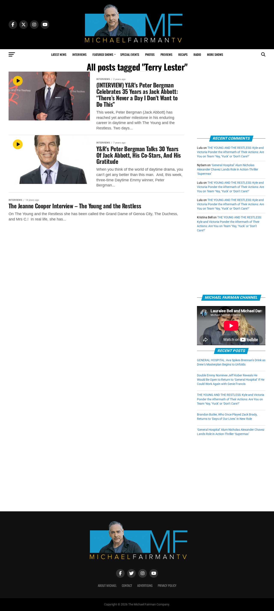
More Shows (215, 54)
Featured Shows (102, 54)
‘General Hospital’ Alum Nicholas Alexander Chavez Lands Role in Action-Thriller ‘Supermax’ (227, 169)
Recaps (183, 54)
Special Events (129, 54)
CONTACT (127, 585)
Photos (150, 54)
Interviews (79, 54)
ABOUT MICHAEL (107, 585)
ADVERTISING (145, 585)
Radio (197, 54)
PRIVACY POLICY (167, 585)
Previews (166, 54)
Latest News (58, 54)
